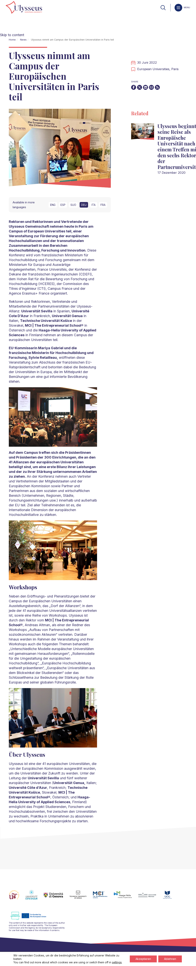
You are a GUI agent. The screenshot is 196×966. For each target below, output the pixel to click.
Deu (84, 204)
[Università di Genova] (56, 897)
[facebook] (133, 87)
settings (117, 962)
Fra (102, 204)
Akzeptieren (143, 958)
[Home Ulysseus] (24, 7)
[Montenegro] (171, 897)
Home (12, 39)
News (23, 39)
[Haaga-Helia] (126, 897)
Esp (62, 204)
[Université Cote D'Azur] (34, 897)
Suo (73, 204)
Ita (93, 204)
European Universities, (154, 69)
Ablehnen (170, 958)
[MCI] (103, 897)
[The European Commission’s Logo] (31, 919)
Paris (175, 69)
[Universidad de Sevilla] (17, 897)
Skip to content (12, 35)
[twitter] (139, 87)
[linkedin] (145, 87)
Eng (53, 204)
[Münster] (150, 897)
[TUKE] (81, 897)
